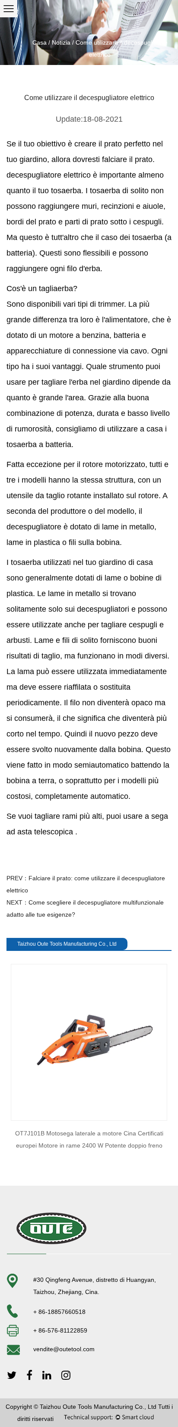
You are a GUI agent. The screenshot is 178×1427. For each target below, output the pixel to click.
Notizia (61, 42)
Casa (39, 42)
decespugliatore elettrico (49, 175)
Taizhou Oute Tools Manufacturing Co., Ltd (98, 1406)
